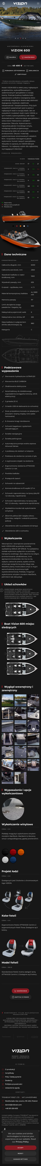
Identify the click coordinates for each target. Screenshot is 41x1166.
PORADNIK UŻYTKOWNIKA (15, 70)
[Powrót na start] (20, 3)
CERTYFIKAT (22, 74)
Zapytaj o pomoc (22, 997)
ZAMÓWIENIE (29, 57)
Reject (20, 1153)
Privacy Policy (22, 1142)
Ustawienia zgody (12, 1088)
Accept (20, 1148)
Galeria (12, 57)
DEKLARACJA (34, 70)
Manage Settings (20, 1159)
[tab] (15, 38)
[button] (38, 3)
